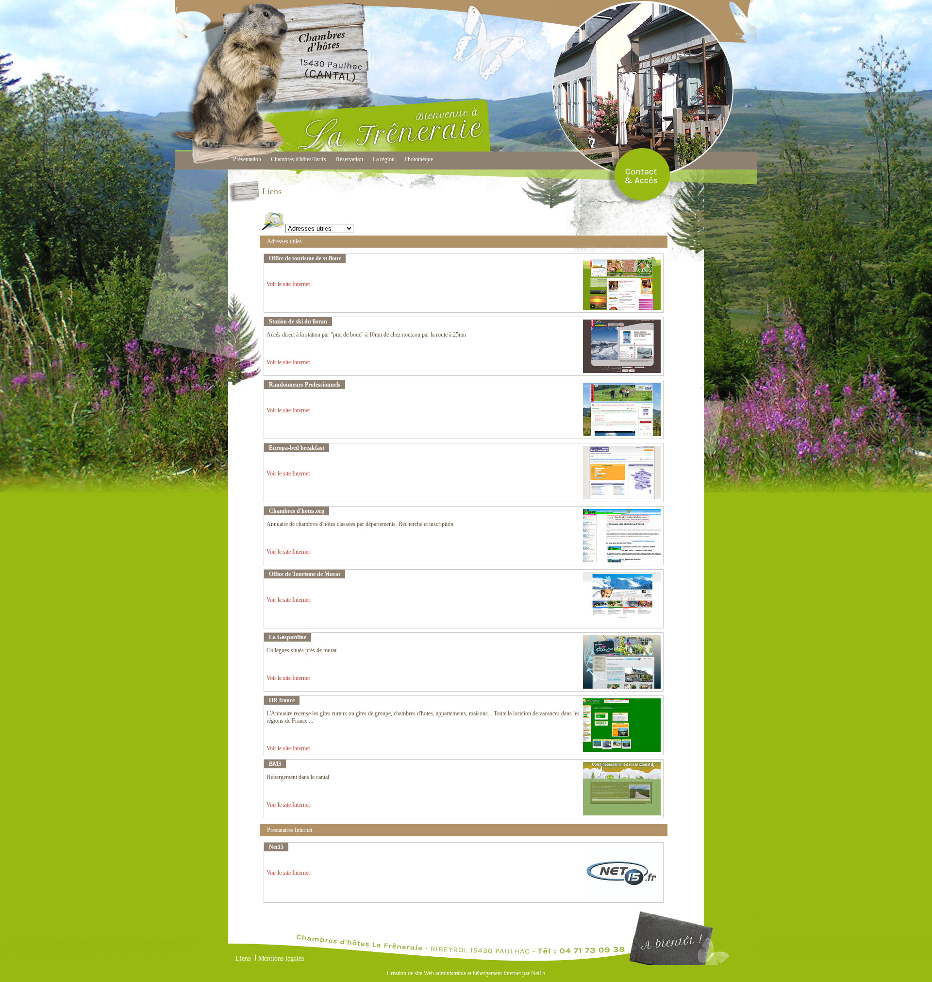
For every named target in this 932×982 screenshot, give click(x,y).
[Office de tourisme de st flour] (622, 308)
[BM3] (622, 813)
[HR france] (622, 749)
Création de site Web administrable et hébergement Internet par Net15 (466, 973)
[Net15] (622, 898)
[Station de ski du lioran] (622, 371)
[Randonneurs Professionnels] (622, 434)
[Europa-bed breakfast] (622, 497)
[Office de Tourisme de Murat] (622, 623)
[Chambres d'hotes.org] (622, 560)
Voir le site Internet (288, 284)
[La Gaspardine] (622, 686)
